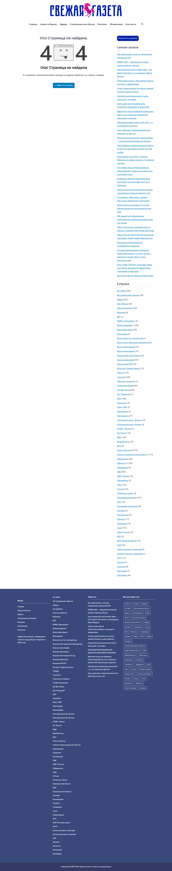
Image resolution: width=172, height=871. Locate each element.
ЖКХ (119, 399)
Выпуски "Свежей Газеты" (128, 368)
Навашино (128, 641)
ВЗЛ (119, 317)
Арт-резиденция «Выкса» (141, 608)
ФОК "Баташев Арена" (127, 541)
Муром (149, 636)
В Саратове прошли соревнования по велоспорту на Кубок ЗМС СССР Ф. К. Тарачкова (133, 182)
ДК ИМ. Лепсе (123, 390)
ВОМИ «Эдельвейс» (126, 321)
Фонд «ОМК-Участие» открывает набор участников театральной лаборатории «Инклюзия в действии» (134, 268)
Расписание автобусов (82, 24)
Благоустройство (124, 308)
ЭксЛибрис (122, 575)
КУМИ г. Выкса (123, 429)
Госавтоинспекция (125, 386)
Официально (122, 480)
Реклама (102, 24)
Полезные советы (125, 493)
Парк (119, 485)
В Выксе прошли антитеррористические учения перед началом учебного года (135, 191)
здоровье (143, 688)
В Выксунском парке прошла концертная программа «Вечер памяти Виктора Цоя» (135, 236)
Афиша (63, 24)
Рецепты (121, 519)
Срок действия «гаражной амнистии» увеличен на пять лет (133, 132)
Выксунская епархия (126, 347)
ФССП (119, 545)
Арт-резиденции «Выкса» (128, 295)
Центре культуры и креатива (130, 554)
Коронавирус (123, 416)
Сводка (136, 678)
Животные (134, 632)
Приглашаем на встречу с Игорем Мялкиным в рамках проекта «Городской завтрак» (135, 160)
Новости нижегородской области (132, 455)
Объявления (116, 24)
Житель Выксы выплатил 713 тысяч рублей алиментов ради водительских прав (134, 208)
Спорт (119, 528)
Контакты (131, 24)
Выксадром (122, 334)
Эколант (120, 562)
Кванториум (122, 411)
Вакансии (121, 312)
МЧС (119, 446)
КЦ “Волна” (122, 433)
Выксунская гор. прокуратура (130, 338)
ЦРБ (119, 558)
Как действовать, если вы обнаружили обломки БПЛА (134, 56)
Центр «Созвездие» (131, 688)
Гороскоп (121, 377)
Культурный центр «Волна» (129, 420)
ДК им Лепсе (139, 627)
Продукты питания (145, 669)
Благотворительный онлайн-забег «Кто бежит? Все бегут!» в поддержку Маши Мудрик (134, 73)
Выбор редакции (124, 325)
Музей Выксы (123, 442)
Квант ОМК (122, 407)
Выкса (127, 617)
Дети (147, 627)
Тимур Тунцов (123, 532)
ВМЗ (148, 613)
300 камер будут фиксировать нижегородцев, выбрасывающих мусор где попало (135, 219)
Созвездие (122, 523)
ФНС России (128, 683)
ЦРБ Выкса (139, 683)
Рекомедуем (123, 515)
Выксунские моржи (126, 351)
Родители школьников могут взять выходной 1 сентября (132, 98)
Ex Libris (127, 603)
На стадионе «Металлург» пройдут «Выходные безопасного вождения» (133, 199)
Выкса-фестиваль (125, 330)
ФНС (119, 536)
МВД (119, 437)
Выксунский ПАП (124, 364)
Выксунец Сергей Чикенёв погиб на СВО (135, 276)
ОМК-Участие (123, 476)
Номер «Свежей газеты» (132, 650)
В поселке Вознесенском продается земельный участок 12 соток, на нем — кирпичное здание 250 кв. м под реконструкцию (134, 255)
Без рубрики (122, 304)
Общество (121, 463)
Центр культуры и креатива (129, 549)
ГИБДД (120, 373)
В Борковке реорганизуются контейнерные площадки (130, 244)
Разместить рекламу (128, 38)
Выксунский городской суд (129, 355)
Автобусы (145, 603)
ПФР (119, 502)
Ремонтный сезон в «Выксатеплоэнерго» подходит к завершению (135, 82)
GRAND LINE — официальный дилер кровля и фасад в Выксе (133, 64)
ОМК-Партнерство (130, 655)
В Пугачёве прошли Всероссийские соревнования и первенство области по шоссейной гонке (135, 171)
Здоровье (121, 403)
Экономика (122, 571)
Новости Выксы (48, 24)
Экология (121, 567)
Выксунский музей (125, 360)
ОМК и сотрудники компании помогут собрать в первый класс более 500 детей (135, 229)
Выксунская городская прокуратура (133, 342)
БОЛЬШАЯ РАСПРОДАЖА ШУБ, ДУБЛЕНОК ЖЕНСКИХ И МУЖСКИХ (133, 105)
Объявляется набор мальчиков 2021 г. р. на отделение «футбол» (135, 124)
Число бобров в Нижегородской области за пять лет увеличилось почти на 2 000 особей (135, 148)
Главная (33, 24)
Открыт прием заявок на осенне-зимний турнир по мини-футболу (135, 90)
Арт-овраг (128, 608)
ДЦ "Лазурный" (124, 394)
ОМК (119, 472)
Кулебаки (128, 636)
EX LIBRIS (121, 291)
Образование (123, 459)
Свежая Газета (85, 867)
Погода (120, 489)
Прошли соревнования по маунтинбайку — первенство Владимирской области (135, 139)
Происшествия (129, 674)
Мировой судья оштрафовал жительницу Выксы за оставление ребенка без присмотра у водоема (135, 114)
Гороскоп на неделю (126, 381)
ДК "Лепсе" (128, 627)
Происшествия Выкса (127, 498)
